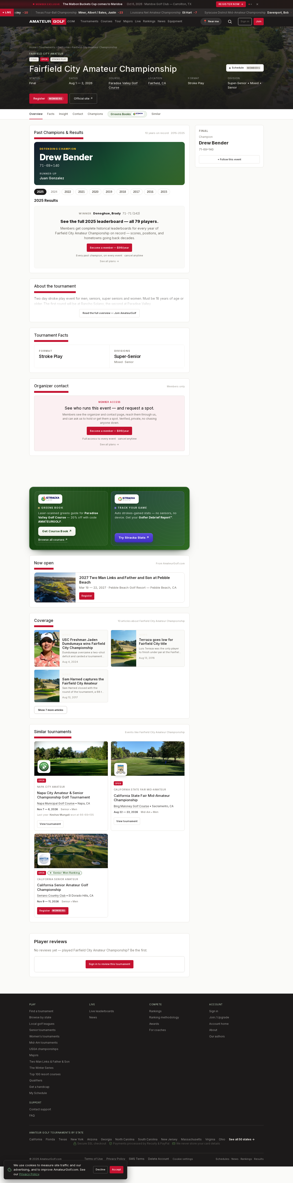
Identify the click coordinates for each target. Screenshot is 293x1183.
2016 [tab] (150, 192)
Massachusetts (191, 1139)
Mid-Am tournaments (43, 1042)
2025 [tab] (40, 192)
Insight (63, 114)
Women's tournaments (44, 1036)
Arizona (92, 1139)
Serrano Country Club (51, 895)
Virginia (210, 1139)
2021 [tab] (81, 192)
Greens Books (121, 114)
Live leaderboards (101, 1011)
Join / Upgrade (219, 1017)
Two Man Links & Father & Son (49, 1061)
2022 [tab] (68, 192)
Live (138, 21)
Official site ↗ (83, 98)
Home (33, 47)
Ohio (222, 1139)
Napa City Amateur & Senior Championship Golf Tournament (63, 795)
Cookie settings (183, 1159)
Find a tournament (41, 1011)
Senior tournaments (42, 1030)
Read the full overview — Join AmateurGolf (109, 313)
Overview (36, 114)
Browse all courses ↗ (53, 539)
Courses (106, 21)
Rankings (149, 21)
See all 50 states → (242, 1139)
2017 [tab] (136, 192)
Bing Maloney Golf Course (131, 806)
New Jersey (169, 1139)
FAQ (32, 1115)
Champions (95, 114)
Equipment (175, 21)
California (64, 47)
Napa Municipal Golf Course (56, 803)
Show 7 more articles (50, 710)
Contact (78, 114)
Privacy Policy (115, 1159)
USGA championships (43, 1049)
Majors (128, 21)
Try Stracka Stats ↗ (134, 537)
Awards (154, 1023)
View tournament (50, 824)
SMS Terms (136, 1159)
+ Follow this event (229, 159)
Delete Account (158, 1159)
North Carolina (124, 1139)
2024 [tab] (54, 192)
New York (77, 1139)
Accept (116, 1169)
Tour (118, 21)
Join (258, 21)
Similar (156, 114)
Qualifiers (35, 1080)
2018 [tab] (122, 192)
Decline (100, 1169)
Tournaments (89, 21)
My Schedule (38, 1093)
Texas (63, 1139)
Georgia (106, 1139)
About (213, 1030)
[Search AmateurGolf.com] (229, 21)
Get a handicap (39, 1087)
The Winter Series (41, 1067)
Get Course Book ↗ (57, 531)
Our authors (217, 1036)
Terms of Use (93, 1159)
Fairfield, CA (157, 83)
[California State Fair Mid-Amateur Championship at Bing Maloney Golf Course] (147, 760)
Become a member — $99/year (109, 247)
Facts (50, 114)
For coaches (157, 1030)
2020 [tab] (95, 192)
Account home (219, 1023)
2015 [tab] (164, 192)
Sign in (245, 21)
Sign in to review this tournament (109, 964)
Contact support (40, 1109)
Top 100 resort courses (45, 1074)
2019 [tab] (109, 192)
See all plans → (109, 261)
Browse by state (40, 1017)
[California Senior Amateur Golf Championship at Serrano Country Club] (71, 851)
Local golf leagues (41, 1023)
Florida (50, 1139)
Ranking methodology (164, 1017)
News (161, 21)
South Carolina (147, 1139)
